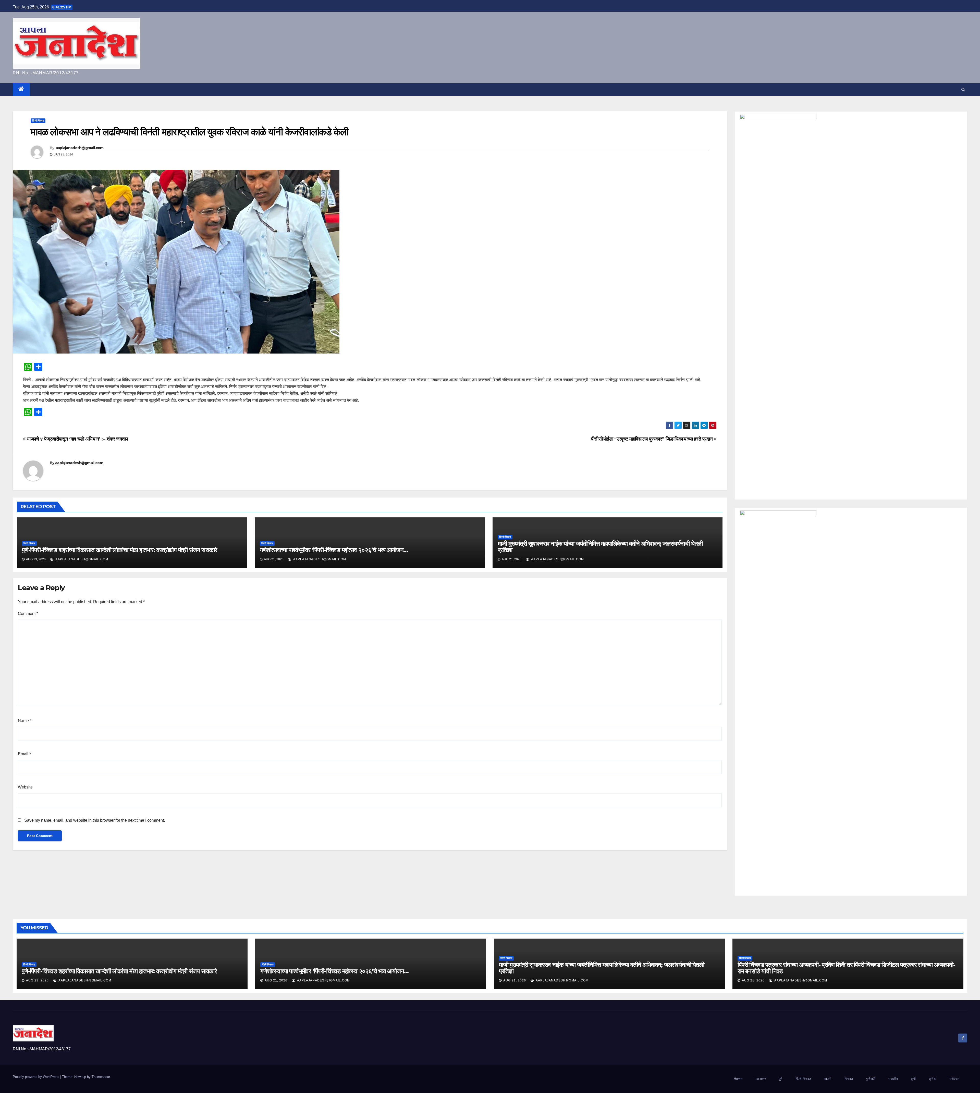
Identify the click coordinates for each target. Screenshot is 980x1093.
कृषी (913, 1079)
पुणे (780, 1079)
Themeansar (101, 1077)
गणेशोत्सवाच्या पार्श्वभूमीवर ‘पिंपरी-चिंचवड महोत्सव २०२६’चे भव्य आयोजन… (334, 550)
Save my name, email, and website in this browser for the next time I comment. (94, 820)
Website (25, 787)
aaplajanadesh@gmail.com (80, 147)
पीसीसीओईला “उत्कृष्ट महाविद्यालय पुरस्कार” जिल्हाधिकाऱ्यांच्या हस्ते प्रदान (652, 439)
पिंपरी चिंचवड (38, 120)
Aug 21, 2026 (276, 980)
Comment (28, 613)
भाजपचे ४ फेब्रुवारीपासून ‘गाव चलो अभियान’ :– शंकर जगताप (77, 439)
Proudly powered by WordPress (36, 1077)
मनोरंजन (954, 1079)
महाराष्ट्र (760, 1079)
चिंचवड (848, 1079)
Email (24, 754)
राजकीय (893, 1079)
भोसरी (827, 1079)
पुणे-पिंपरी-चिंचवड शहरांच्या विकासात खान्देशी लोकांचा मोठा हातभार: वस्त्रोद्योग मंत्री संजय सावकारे (119, 550)
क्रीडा (932, 1079)
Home (738, 1079)
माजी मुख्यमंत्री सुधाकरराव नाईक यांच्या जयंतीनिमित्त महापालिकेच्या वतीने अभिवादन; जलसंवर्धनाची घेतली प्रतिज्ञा (600, 547)
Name (24, 721)
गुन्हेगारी (870, 1079)
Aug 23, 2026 (37, 980)
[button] (963, 89)
